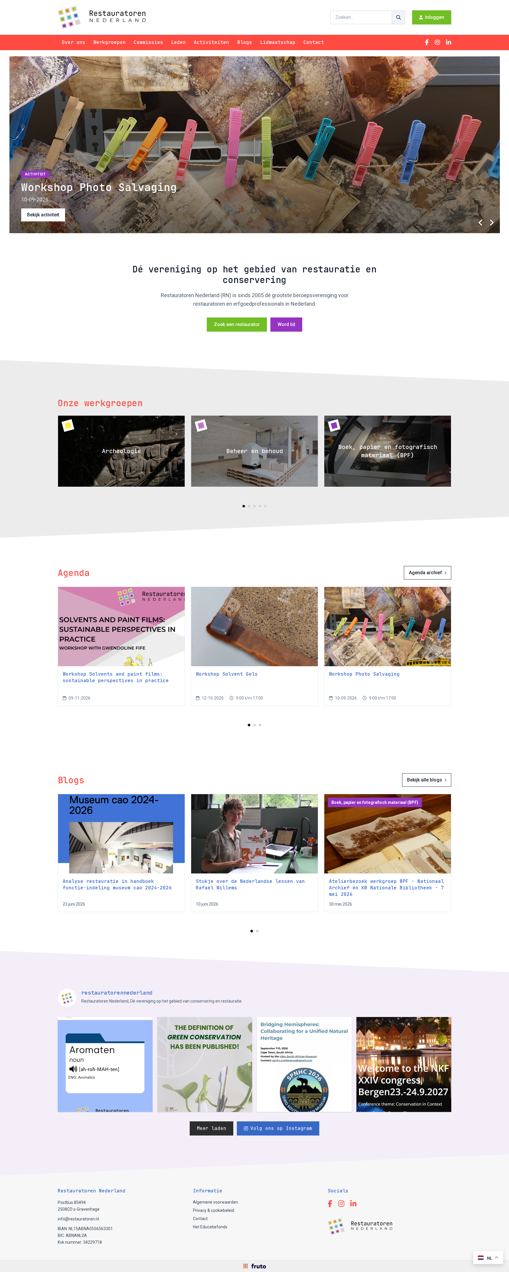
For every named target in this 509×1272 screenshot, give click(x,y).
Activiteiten (211, 42)
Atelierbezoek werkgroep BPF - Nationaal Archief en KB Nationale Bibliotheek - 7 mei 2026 (386, 887)
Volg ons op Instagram (281, 1128)
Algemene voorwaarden (215, 1202)
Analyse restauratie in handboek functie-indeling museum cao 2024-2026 (117, 884)
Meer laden (211, 1128)
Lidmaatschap (277, 42)
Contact (313, 42)
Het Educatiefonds (210, 1227)
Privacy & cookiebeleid (213, 1210)
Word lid (286, 324)
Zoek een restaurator (237, 324)
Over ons (73, 42)
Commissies (148, 42)
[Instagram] (437, 42)
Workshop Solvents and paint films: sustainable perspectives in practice (116, 677)
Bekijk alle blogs (424, 780)
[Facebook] (427, 42)
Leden (178, 42)
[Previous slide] (481, 222)
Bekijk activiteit (43, 215)
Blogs (244, 42)
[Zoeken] (398, 17)
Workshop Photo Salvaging (364, 674)
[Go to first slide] (491, 222)
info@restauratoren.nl (78, 1219)
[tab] (243, 506)
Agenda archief (425, 572)
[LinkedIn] (448, 42)
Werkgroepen (109, 42)
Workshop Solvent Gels (227, 674)
